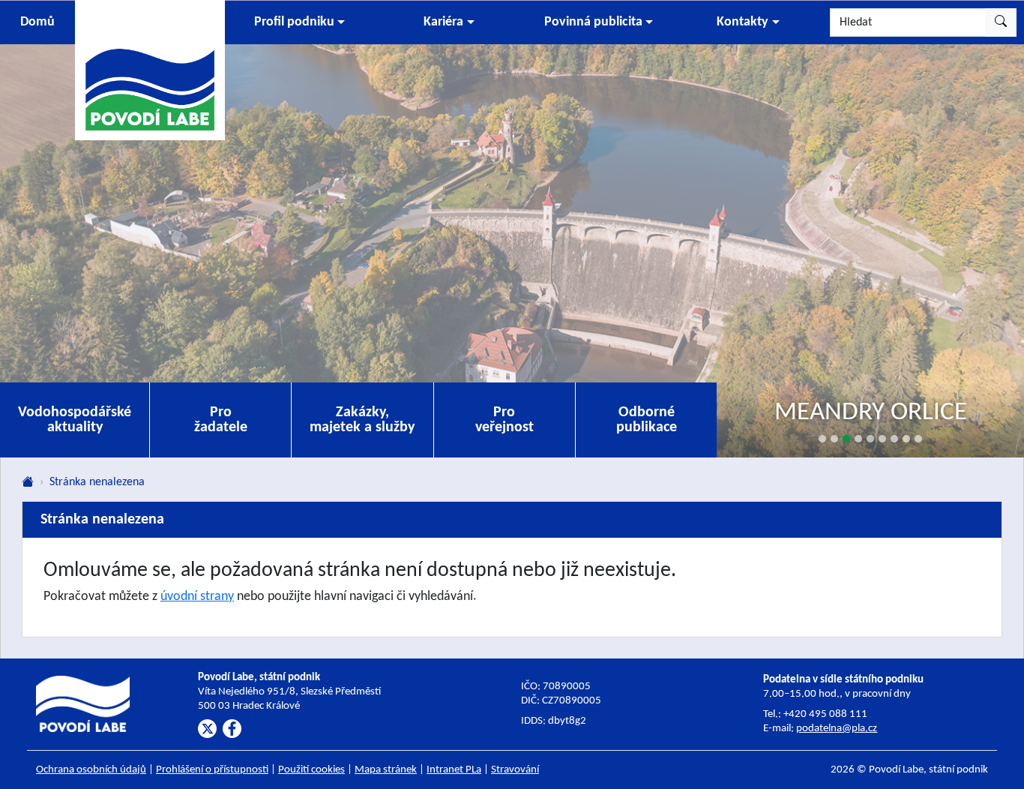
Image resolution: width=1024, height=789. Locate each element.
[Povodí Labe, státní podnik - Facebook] (232, 728)
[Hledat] (1001, 22)
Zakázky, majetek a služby (362, 420)
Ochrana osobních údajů (91, 770)
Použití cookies (311, 770)
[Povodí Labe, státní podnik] (150, 69)
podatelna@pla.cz (836, 728)
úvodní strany (197, 597)
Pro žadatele (220, 420)
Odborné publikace (646, 420)
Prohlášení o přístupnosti (212, 770)
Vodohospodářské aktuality (74, 420)
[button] (299, 22)
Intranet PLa (454, 770)
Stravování (515, 770)
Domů (37, 22)
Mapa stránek (386, 770)
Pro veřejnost (504, 420)
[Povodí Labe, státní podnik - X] (207, 728)
